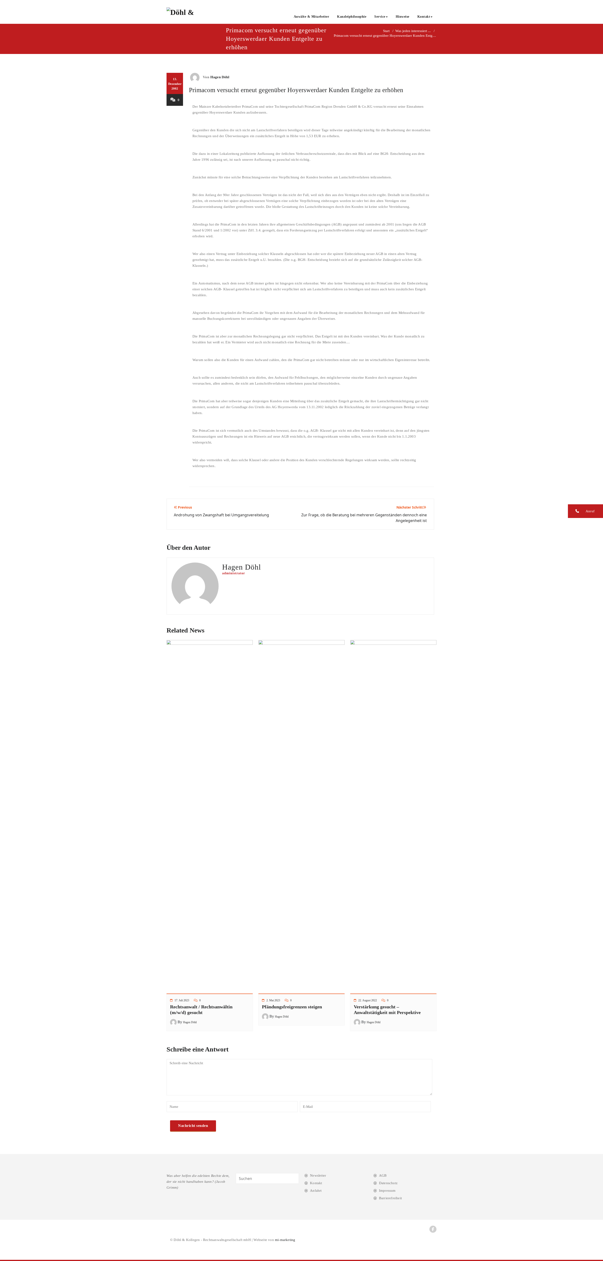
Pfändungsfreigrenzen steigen (292, 1006)
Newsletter (318, 1175)
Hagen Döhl (219, 77)
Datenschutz (388, 1183)
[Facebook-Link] (433, 1229)
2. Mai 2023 (273, 1000)
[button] (585, 511)
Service (379, 16)
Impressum (387, 1190)
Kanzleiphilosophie (351, 16)
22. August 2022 (367, 1000)
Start (386, 31)
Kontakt (423, 16)
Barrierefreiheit (390, 1198)
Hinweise (402, 16)
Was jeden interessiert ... (413, 31)
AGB (383, 1175)
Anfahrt (316, 1190)
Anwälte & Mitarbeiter (311, 16)
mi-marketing (285, 1240)
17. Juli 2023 (182, 1000)
